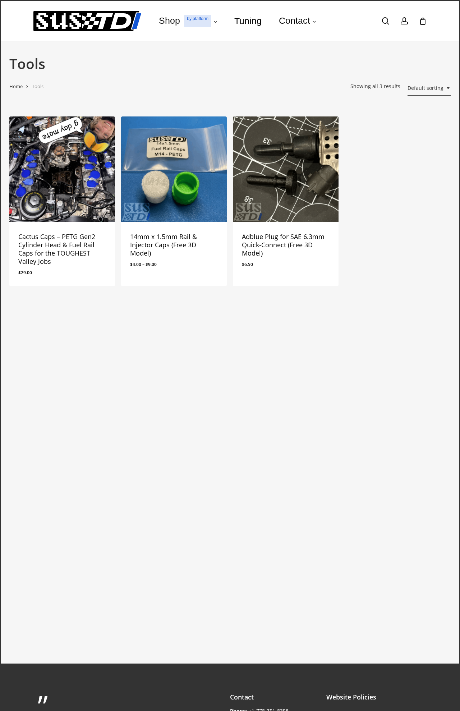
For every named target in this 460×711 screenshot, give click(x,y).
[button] (45, 278)
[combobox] (429, 88)
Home (16, 86)
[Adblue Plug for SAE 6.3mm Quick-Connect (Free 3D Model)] (286, 169)
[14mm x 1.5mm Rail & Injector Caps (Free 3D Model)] (174, 169)
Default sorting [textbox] (425, 87)
